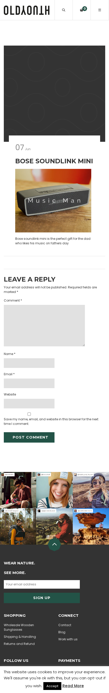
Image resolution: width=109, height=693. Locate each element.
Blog (61, 632)
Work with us (68, 639)
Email (9, 374)
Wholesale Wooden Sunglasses (19, 627)
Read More (73, 685)
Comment (13, 300)
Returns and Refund (19, 644)
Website (10, 394)
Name (9, 354)
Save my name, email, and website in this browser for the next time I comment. (51, 421)
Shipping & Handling (20, 637)
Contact (64, 625)
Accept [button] (52, 686)
